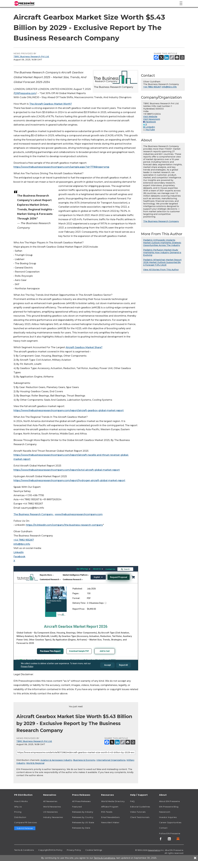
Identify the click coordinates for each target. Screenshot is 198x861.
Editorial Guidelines (140, 806)
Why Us (18, 806)
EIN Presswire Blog (168, 806)
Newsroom (164, 812)
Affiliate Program (109, 806)
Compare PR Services (25, 822)
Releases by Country (82, 817)
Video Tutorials (138, 812)
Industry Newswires (53, 817)
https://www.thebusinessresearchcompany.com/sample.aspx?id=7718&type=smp (61, 167)
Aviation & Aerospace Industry (56, 760)
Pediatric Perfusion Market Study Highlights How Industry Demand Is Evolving (162, 252)
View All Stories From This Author (161, 269)
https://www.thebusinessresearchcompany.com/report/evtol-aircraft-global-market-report (66, 469)
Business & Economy (84, 760)
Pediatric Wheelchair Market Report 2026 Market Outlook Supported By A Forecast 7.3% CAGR (162, 262)
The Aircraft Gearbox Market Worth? (50, 103)
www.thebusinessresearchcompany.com (79, 514)
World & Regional (35, 763)
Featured (77, 806)
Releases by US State (83, 822)
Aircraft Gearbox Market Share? (84, 347)
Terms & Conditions (24, 850)
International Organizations (111, 760)
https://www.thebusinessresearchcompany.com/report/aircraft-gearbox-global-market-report (68, 410)
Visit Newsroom (151, 119)
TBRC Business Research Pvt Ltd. (31, 56)
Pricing (17, 812)
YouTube (150, 129)
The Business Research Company (161, 221)
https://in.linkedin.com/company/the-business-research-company (64, 525)
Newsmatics (154, 850)
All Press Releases (81, 801)
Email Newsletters (110, 817)
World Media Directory (113, 801)
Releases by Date (81, 828)
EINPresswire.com (25, 93)
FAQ (132, 801)
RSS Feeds (106, 812)
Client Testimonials (139, 817)
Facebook (19, 556)
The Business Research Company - (33, 514)
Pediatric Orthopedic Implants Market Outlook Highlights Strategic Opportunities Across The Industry (162, 243)
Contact (163, 828)
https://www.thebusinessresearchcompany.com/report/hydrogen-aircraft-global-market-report (69, 480)
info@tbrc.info (21, 544)
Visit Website (150, 116)
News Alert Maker (110, 822)
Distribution (20, 817)
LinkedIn (18, 552)
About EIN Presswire (169, 801)
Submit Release (25, 828)
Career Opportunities (170, 822)
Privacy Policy (74, 850)
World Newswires (52, 806)
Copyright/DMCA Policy (50, 850)
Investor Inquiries (168, 817)
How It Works (21, 801)
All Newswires (50, 801)
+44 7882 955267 (23, 539)
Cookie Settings (93, 850)
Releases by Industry (82, 812)
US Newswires (50, 812)
